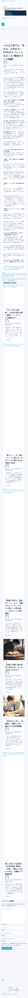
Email (3, 935)
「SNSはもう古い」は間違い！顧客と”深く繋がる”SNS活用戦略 (14, 723)
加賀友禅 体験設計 (8, 13)
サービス (18, 266)
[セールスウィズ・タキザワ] (14, 3)
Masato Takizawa (8, 65)
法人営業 (7, 269)
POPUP (5, 266)
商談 (13, 267)
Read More (7, 339)
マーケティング (8, 267)
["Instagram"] (3, 980)
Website (3, 940)
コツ (14, 266)
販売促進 (12, 269)
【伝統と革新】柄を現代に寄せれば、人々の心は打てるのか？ (14, 667)
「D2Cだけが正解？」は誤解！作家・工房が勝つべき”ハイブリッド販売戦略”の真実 (14, 279)
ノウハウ (5, 43)
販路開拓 (17, 269)
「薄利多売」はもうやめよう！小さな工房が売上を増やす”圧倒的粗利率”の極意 (14, 274)
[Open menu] (3, 24)
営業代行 (19, 267)
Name (3, 930)
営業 (16, 267)
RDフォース (7, 11)
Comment (4, 924)
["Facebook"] (2, 980)
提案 (6, 598)
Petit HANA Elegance (9, 14)
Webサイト (10, 266)
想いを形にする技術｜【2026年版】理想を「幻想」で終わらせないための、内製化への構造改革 (14, 869)
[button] (15, 9)
